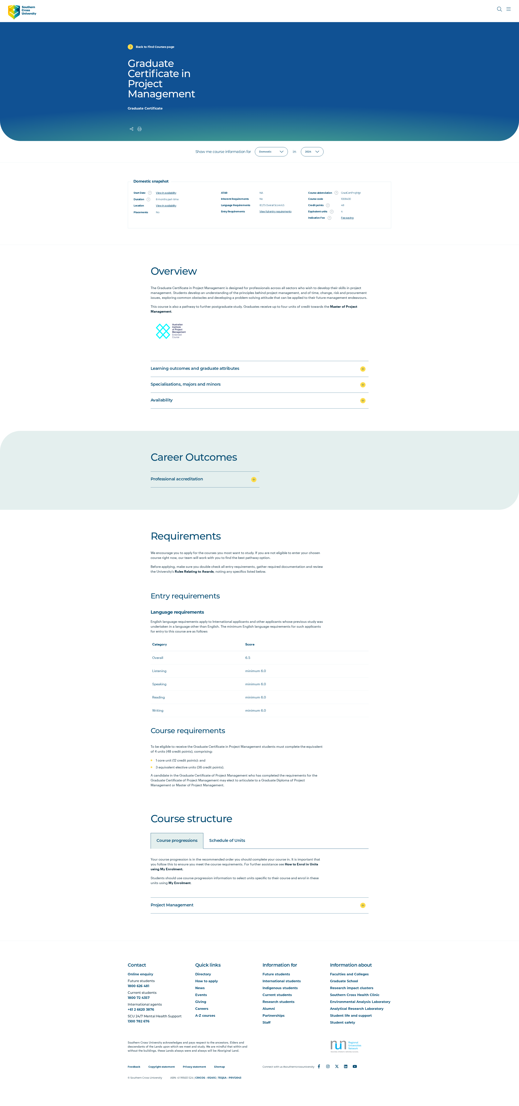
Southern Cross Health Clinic (354, 995)
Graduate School (344, 981)
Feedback (134, 1066)
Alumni (269, 1009)
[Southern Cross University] (22, 12)
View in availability (166, 193)
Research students (279, 1002)
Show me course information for (223, 152)
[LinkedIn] (345, 1066)
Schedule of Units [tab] (227, 841)
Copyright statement (161, 1066)
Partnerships (274, 1016)
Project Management (172, 905)
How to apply (206, 981)
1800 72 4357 (139, 998)
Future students (276, 974)
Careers (201, 1009)
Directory (203, 974)
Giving (200, 1002)
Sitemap (219, 1066)
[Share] (131, 129)
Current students (277, 995)
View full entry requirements (276, 212)
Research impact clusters (351, 988)
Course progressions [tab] (177, 841)
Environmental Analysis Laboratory (360, 1002)
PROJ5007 (160, 957)
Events (201, 995)
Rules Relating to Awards (194, 571)
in (294, 152)
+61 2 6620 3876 (141, 1009)
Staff (266, 1022)
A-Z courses (205, 1016)
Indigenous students (280, 988)
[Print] (139, 129)
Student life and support (351, 1016)
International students (282, 981)
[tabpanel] (260, 883)
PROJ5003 (160, 944)
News (200, 988)
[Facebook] (318, 1066)
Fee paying (347, 218)
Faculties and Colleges (349, 974)
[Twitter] (336, 1066)
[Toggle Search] (499, 9)
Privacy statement (194, 1066)
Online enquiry (140, 974)
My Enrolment (179, 883)
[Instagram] (327, 1066)
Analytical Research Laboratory (357, 1009)
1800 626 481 (138, 986)
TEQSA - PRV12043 (229, 1077)
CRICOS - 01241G (205, 1077)
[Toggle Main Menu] (508, 9)
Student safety (342, 1022)
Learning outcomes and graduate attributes (195, 369)
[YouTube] (354, 1066)
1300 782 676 (138, 1021)
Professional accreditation (177, 479)
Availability (162, 400)
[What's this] (149, 193)
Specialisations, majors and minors (186, 385)
